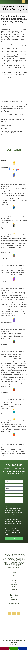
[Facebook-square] (18, 613)
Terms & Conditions (14, 644)
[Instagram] (9, 613)
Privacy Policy (14, 642)
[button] (23, 1)
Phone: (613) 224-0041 (14, 603)
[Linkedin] (14, 613)
